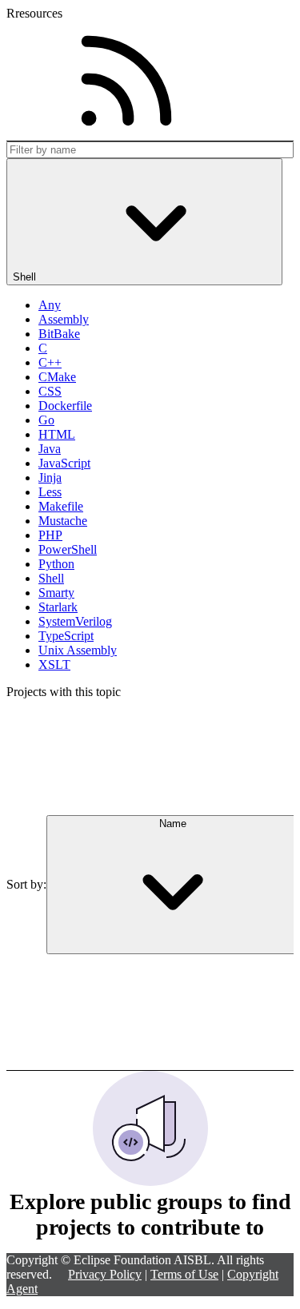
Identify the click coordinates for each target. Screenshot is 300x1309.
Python (56, 564)
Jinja (50, 477)
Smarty (56, 592)
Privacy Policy (105, 1274)
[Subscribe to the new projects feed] (126, 81)
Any (49, 305)
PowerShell (67, 549)
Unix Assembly (77, 650)
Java (49, 449)
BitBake (59, 333)
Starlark (58, 607)
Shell (51, 578)
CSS (50, 391)
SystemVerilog (75, 621)
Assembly (63, 319)
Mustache (62, 520)
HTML (56, 434)
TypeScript (66, 636)
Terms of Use (184, 1274)
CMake (57, 377)
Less (50, 492)
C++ (50, 362)
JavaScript (64, 463)
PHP (50, 535)
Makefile (60, 506)
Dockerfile (65, 405)
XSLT (54, 664)
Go (46, 420)
